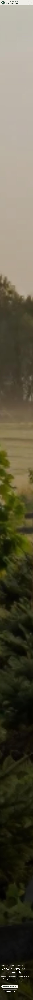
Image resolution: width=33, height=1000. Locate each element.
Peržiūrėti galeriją (8, 986)
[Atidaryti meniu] (30, 3)
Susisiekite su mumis (9, 991)
